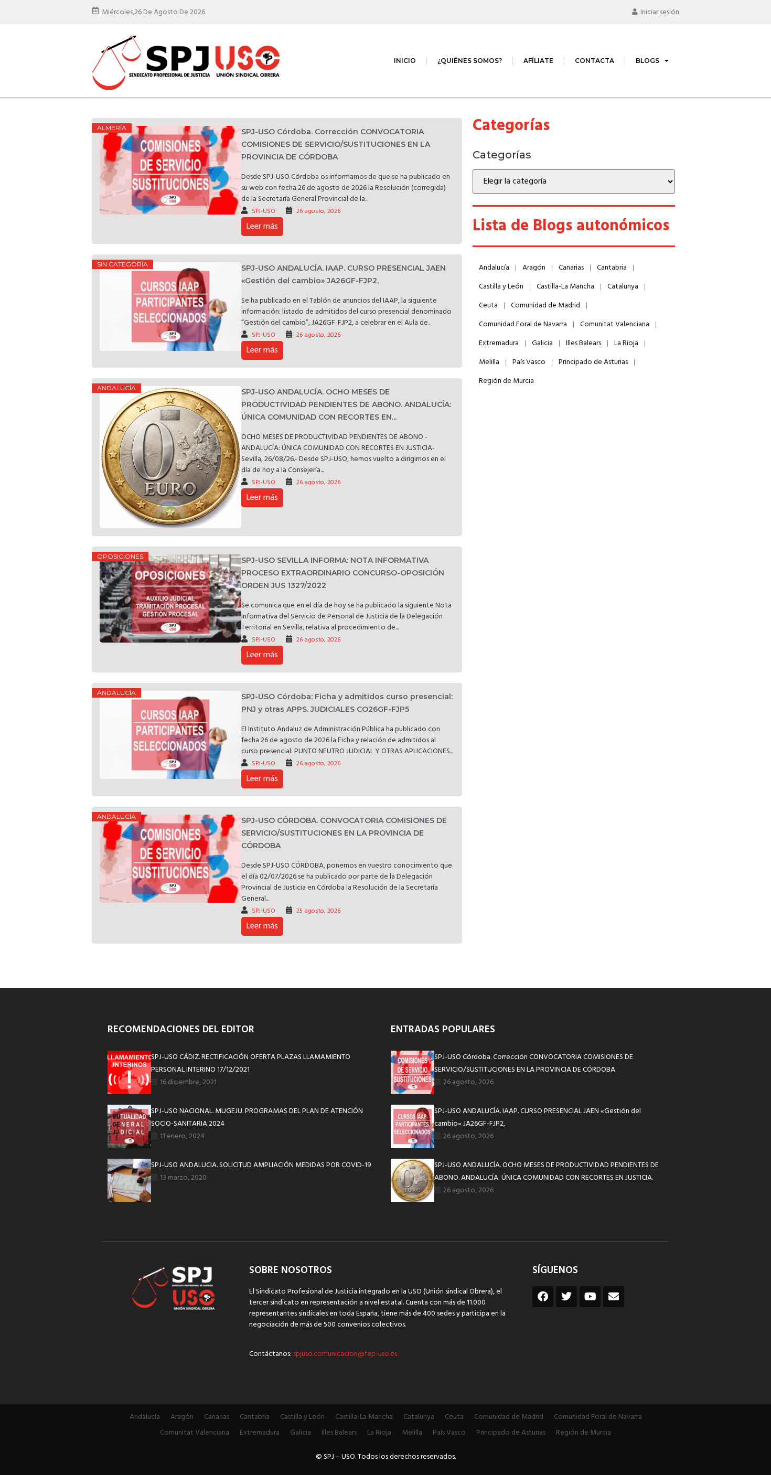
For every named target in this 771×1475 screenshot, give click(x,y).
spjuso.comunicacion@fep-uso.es (344, 1354)
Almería (111, 128)
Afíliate (538, 61)
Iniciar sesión (659, 12)
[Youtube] (590, 1296)
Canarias (571, 268)
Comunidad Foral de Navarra (523, 324)
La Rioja (626, 343)
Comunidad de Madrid (545, 306)
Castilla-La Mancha (565, 287)
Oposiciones (120, 556)
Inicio (405, 61)
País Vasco (528, 362)
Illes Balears (583, 343)
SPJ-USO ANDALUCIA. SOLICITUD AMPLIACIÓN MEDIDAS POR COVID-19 (261, 1165)
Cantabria (612, 268)
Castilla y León (501, 287)
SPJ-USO (263, 211)
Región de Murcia (506, 381)
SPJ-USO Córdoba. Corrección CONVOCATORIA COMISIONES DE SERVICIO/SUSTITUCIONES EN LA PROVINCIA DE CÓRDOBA (335, 144)
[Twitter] (566, 1296)
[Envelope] (613, 1296)
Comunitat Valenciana (614, 324)
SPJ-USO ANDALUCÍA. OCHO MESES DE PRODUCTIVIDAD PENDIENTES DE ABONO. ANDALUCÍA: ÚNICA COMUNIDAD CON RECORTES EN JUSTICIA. (546, 1171)
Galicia (542, 343)
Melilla (489, 362)
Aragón (533, 268)
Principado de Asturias (593, 362)
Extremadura (499, 343)
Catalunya (622, 287)
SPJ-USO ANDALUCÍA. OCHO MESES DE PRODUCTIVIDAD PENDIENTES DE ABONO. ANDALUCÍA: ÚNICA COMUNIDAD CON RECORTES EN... (346, 404)
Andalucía (116, 388)
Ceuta (488, 306)
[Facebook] (542, 1296)
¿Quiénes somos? (469, 61)
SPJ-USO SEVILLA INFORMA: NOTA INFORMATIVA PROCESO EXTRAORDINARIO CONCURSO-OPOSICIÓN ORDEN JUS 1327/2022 (342, 572)
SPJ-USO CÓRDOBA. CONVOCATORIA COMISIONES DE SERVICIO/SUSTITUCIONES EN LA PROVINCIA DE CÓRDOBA (344, 833)
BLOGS (647, 61)
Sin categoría (122, 264)
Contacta (594, 61)
